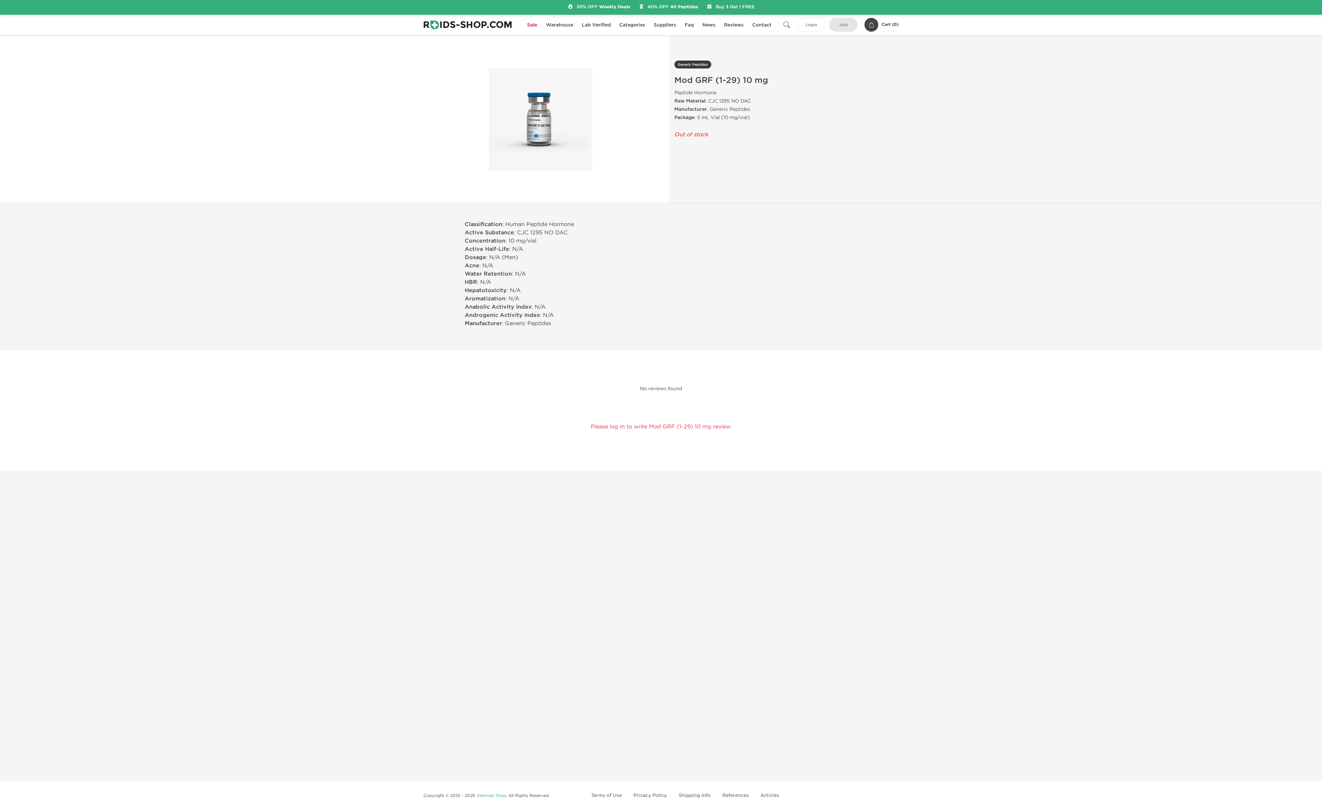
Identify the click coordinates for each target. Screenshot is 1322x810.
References (735, 795)
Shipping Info (695, 795)
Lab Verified (596, 25)
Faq (689, 25)
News (708, 25)
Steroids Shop (491, 795)
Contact (762, 25)
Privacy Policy (650, 795)
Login (811, 25)
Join (843, 25)
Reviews (734, 25)
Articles (769, 795)
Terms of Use (606, 795)
